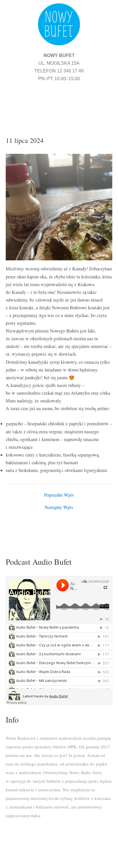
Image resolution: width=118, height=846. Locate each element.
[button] (59, 102)
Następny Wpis (59, 507)
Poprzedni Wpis (59, 495)
